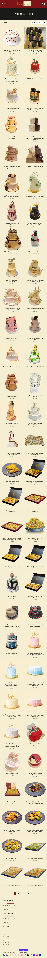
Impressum (5, 930)
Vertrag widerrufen (7, 928)
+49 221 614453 (10, 903)
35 (28, 893)
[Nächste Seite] (32, 893)
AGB (4, 934)
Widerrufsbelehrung (7, 936)
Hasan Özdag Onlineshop (12, 952)
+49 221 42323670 (11, 916)
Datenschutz (5, 932)
